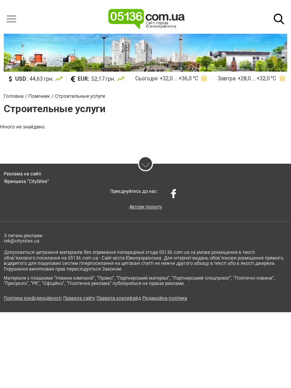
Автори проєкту (145, 207)
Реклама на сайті (22, 174)
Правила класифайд (119, 298)
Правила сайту (79, 298)
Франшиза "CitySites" (26, 181)
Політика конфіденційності (33, 298)
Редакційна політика (164, 298)
